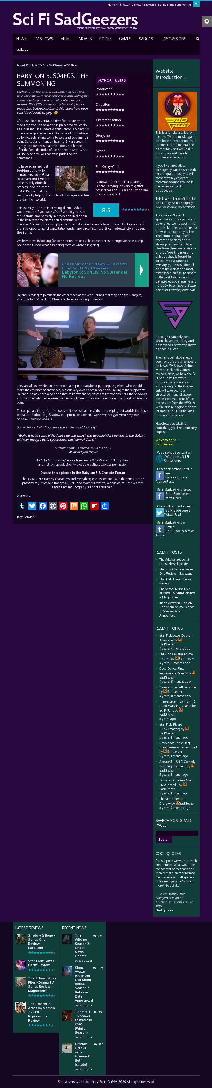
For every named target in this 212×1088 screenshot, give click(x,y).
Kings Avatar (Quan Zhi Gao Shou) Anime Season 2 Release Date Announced (177, 609)
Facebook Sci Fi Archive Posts (171, 479)
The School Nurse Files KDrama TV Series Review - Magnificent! (42, 984)
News (21, 38)
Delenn (22, 295)
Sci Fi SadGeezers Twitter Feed (177, 512)
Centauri (46, 121)
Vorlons (115, 394)
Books (105, 38)
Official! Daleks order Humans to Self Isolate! (83, 1054)
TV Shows (43, 38)
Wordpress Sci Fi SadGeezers (176, 459)
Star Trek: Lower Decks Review (41, 963)
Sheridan (104, 390)
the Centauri (25, 216)
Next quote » (164, 910)
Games (125, 38)
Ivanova (30, 241)
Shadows (140, 394)
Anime (66, 38)
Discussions (174, 38)
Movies (85, 38)
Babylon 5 (30, 517)
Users (120, 80)
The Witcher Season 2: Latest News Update (174, 562)
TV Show (135, 4)
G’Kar (21, 121)
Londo (82, 125)
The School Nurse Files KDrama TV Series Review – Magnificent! (177, 593)
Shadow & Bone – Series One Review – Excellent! (176, 571)
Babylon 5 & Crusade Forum (103, 473)
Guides (22, 49)
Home (111, 4)
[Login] (196, 4)
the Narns (46, 220)
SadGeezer (56, 65)
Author (105, 80)
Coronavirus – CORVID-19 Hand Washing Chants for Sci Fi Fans (177, 706)
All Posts (123, 4)
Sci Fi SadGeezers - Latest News (178, 496)
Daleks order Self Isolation (177, 687)
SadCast (147, 38)
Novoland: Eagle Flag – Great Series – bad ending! (178, 745)
